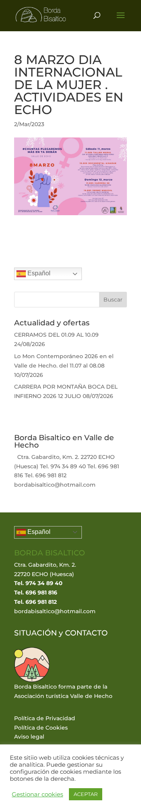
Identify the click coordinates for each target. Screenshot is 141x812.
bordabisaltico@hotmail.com (55, 611)
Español (38, 273)
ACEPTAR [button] (86, 794)
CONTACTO (86, 633)
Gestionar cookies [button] (37, 794)
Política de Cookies (41, 727)
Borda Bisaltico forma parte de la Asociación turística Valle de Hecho (63, 691)
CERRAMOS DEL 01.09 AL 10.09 (56, 334)
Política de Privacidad (44, 718)
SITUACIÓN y (39, 633)
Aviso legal (29, 736)
